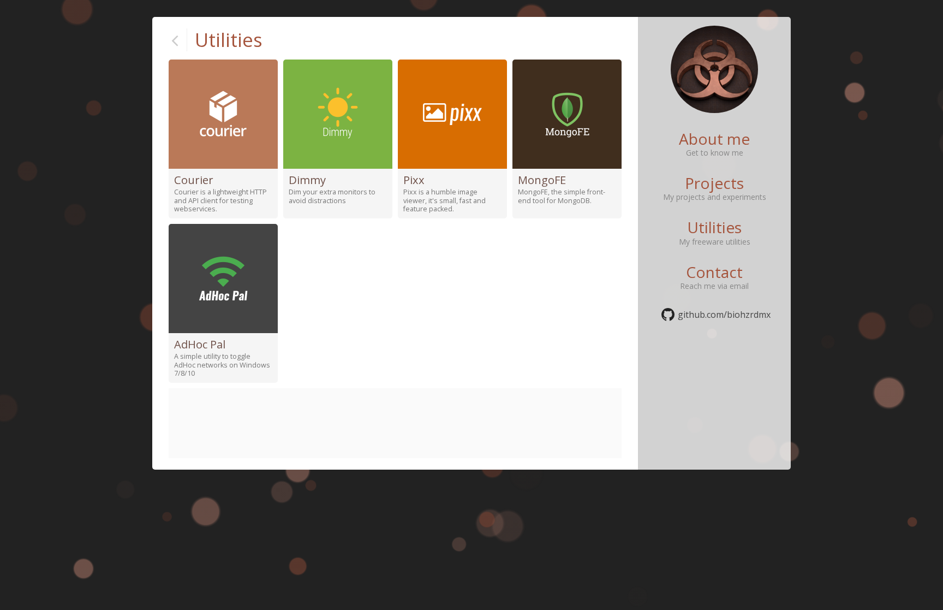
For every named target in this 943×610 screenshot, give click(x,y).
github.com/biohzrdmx (724, 315)
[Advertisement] (395, 423)
